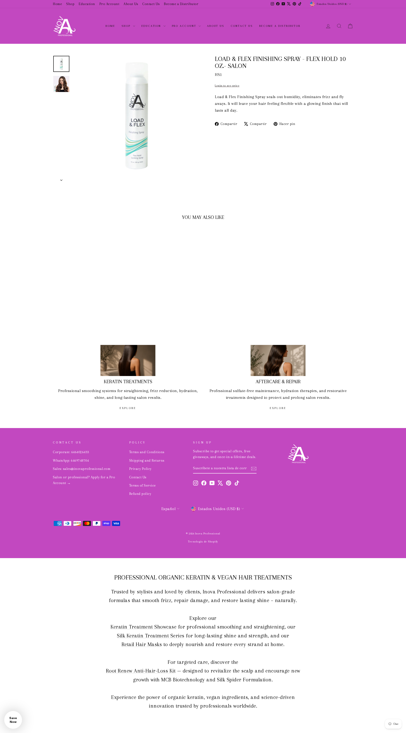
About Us (130, 4)
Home (57, 4)
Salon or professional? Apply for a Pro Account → (84, 480)
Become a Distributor (181, 4)
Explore (128, 408)
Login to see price (227, 85)
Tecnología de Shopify (203, 541)
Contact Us (151, 4)
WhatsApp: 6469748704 (71, 460)
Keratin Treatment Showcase (143, 627)
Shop (70, 4)
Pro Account (109, 4)
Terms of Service (142, 485)
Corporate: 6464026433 (71, 452)
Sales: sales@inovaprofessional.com (81, 469)
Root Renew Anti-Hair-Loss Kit (141, 671)
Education (87, 4)
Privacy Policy (140, 469)
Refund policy (140, 494)
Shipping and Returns (147, 460)
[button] (13, 720)
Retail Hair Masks (142, 644)
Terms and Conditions (147, 452)
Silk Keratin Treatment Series (150, 636)
